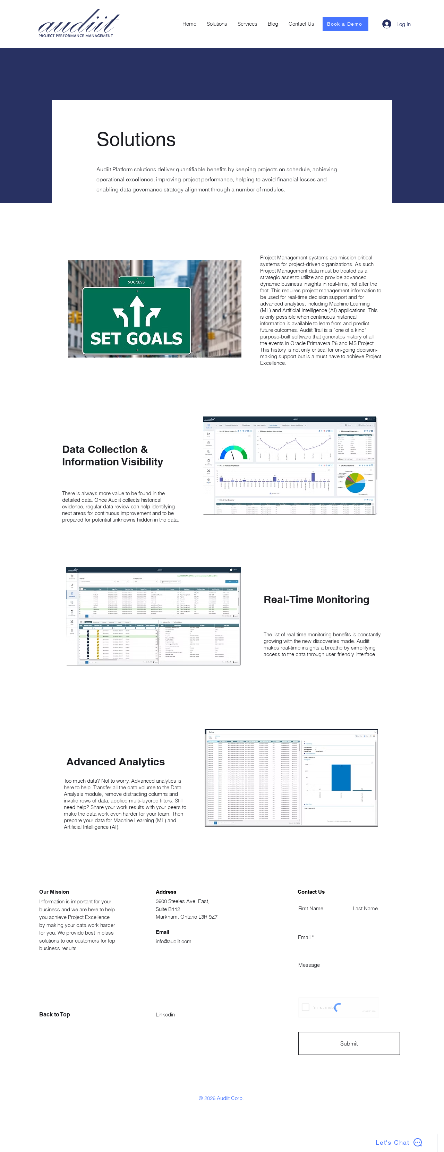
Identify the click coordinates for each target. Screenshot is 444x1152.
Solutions (136, 139)
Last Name (365, 908)
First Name (310, 908)
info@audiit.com (173, 941)
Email (304, 937)
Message (309, 965)
